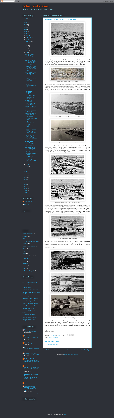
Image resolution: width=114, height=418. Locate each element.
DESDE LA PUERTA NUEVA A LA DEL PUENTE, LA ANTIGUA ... (30, 149)
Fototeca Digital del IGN (28, 296)
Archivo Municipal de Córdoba (30, 282)
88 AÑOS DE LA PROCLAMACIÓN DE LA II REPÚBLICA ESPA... (30, 124)
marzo (27, 164)
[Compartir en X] (71, 335)
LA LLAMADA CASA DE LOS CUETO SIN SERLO (31, 118)
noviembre (28, 37)
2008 (25, 192)
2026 (25, 18)
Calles (24, 238)
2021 (25, 29)
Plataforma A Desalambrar (29, 314)
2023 (25, 25)
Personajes (25, 263)
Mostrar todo (38, 393)
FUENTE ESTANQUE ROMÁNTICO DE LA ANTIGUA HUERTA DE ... (30, 68)
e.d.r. (25, 347)
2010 (25, 188)
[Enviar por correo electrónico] (67, 335)
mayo (27, 50)
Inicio (69, 350)
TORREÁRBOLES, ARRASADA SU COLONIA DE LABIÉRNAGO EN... (30, 56)
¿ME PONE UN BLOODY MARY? (31, 354)
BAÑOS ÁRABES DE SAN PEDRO (30, 110)
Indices (24, 253)
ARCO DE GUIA (29, 89)
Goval (24, 248)
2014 (25, 180)
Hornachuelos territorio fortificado (31, 348)
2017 (25, 173)
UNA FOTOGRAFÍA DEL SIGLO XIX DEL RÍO (30, 97)
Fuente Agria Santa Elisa (29, 246)
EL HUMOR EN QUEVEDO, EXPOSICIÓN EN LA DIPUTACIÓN (31, 102)
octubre (28, 39)
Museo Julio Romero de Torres (30, 306)
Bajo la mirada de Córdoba (31, 330)
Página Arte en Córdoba (28, 308)
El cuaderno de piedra (30, 353)
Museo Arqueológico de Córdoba (30, 301)
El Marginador (28, 366)
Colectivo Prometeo (29, 335)
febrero (27, 166)
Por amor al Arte (28, 383)
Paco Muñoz (27, 204)
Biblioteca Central (27, 287)
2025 (25, 20)
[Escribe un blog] (69, 335)
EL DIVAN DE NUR (29, 359)
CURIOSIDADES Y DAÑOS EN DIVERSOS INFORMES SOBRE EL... (30, 159)
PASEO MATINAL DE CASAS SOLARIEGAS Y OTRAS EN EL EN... (31, 131)
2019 (25, 33)
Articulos (25, 236)
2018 (25, 171)
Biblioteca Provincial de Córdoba (30, 289)
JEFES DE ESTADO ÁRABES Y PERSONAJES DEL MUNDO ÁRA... (30, 85)
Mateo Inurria (26, 258)
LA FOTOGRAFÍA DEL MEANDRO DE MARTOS (30, 73)
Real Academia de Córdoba (29, 317)
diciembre (28, 35)
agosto (27, 43)
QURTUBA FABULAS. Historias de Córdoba (29, 387)
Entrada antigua (85, 350)
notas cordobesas (35, 6)
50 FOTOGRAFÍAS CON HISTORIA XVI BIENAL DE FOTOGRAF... (30, 79)
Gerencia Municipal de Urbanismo (31, 298)
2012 (25, 184)
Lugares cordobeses (53, 337)
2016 (25, 175)
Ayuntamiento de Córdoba (29, 284)
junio (27, 48)
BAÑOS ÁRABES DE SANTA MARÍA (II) (30, 107)
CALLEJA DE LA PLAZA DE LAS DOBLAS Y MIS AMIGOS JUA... (29, 143)
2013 (25, 182)
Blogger (65, 414)
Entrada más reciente (51, 350)
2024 (25, 22)
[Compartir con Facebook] (73, 335)
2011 (25, 186)
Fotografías (25, 243)
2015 (25, 177)
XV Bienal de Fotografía (28, 271)
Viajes (24, 268)
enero (27, 168)
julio (27, 46)
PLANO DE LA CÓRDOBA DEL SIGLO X (29, 92)
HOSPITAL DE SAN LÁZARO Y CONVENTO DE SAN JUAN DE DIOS (31, 137)
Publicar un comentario (52, 344)
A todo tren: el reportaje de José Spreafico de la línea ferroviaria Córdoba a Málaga (31, 369)
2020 (25, 31)
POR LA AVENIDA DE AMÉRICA (30, 154)
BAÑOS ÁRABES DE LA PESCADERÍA (30, 114)
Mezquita (25, 261)
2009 (25, 190)
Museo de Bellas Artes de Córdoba (31, 303)
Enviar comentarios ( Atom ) (71, 354)
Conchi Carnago (28, 343)
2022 (25, 27)
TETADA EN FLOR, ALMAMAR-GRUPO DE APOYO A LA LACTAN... (30, 62)
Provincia (25, 266)
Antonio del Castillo (27, 233)
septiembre (28, 41)
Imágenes (25, 251)
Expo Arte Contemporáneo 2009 (30, 241)
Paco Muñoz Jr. (28, 201)
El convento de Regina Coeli (30, 331)
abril (27, 52)
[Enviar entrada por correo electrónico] (63, 335)
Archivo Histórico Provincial (29, 279)
